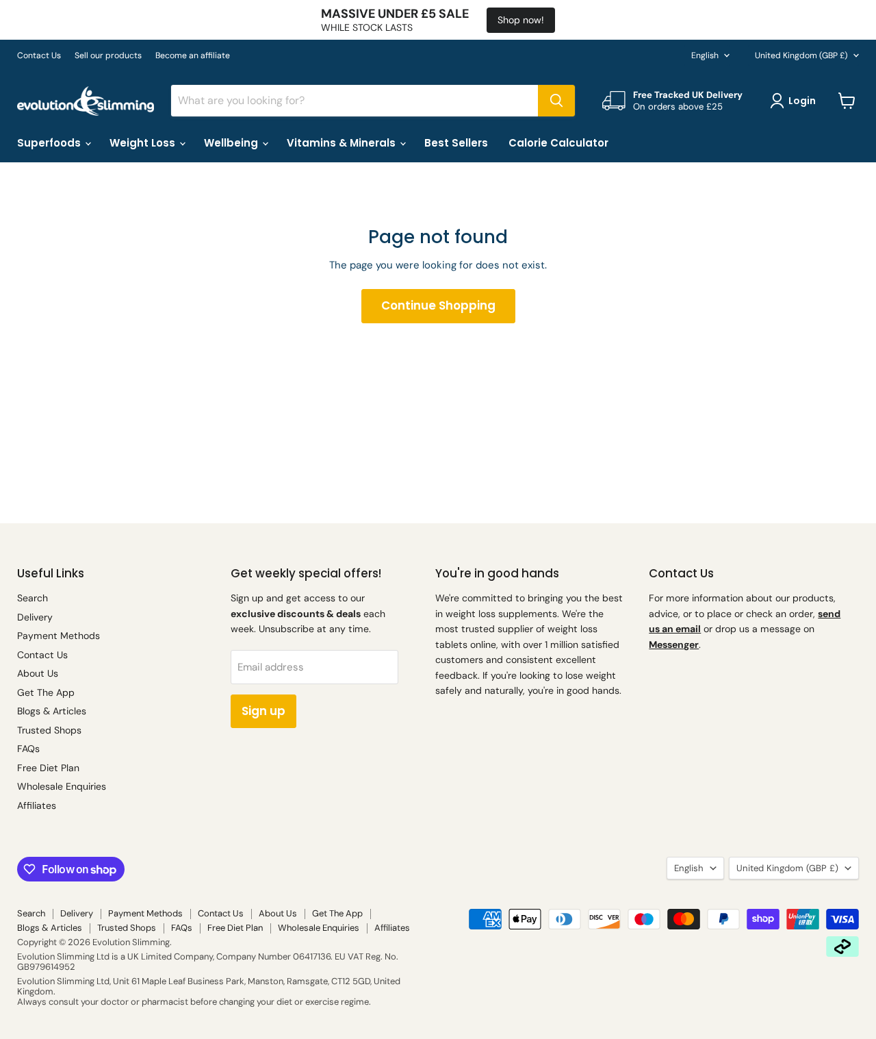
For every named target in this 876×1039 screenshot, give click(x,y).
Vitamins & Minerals (342, 143)
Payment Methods (58, 635)
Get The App (46, 692)
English (705, 55)
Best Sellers (456, 143)
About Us (37, 673)
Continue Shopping (438, 305)
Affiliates (36, 805)
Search (32, 598)
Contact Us (39, 55)
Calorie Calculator (558, 143)
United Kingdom (801, 55)
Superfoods (50, 143)
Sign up (263, 711)
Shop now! (521, 20)
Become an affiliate (192, 55)
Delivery (35, 617)
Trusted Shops (49, 730)
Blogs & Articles (51, 711)
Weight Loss (144, 143)
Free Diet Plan (48, 768)
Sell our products (108, 55)
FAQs (28, 748)
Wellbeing (232, 143)
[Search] (556, 100)
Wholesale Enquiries (61, 786)
